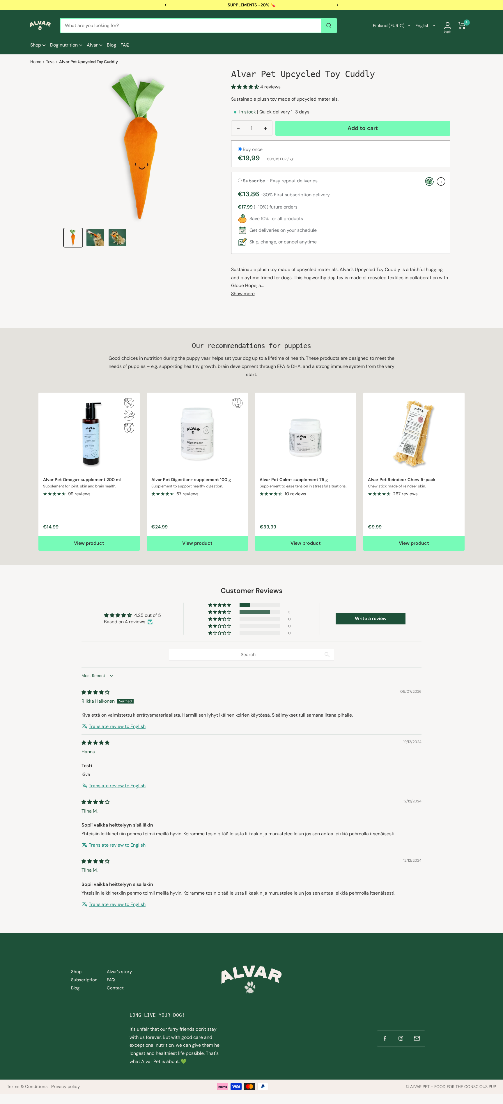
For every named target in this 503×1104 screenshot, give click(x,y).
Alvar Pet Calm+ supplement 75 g (294, 479)
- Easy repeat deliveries (280, 181)
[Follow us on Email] (417, 1038)
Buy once (252, 149)
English (422, 26)
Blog (111, 45)
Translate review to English (117, 726)
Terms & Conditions (27, 1086)
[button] (245, 87)
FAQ (125, 45)
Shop (36, 45)
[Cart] (462, 25)
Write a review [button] (371, 618)
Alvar (93, 45)
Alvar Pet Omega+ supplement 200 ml (82, 479)
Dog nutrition (64, 45)
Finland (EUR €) (389, 26)
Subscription (84, 980)
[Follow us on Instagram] (401, 1038)
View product (89, 543)
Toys (50, 61)
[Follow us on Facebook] (385, 1038)
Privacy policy (65, 1086)
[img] (95, 692)
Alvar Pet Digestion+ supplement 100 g (191, 479)
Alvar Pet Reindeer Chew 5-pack (401, 479)
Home (35, 61)
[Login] (447, 25)
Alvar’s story (119, 972)
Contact (115, 988)
